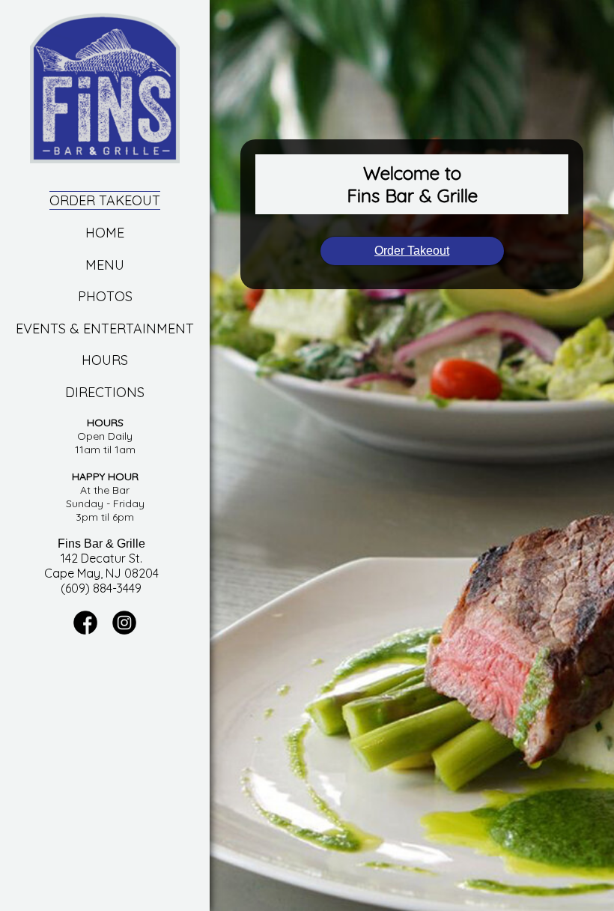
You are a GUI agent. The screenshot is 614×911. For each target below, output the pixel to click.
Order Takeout (104, 200)
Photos (105, 296)
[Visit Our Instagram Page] (124, 630)
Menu (104, 264)
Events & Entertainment (105, 328)
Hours (105, 360)
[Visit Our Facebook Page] (85, 630)
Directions (105, 392)
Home (104, 232)
